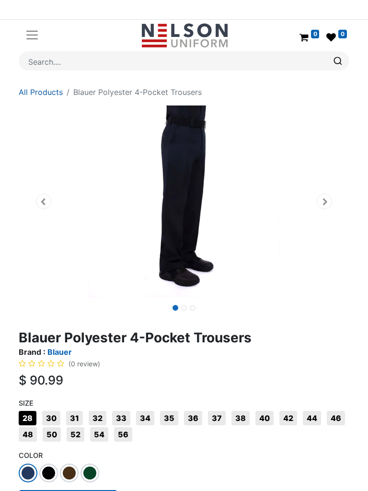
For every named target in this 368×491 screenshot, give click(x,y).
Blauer (59, 352)
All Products (41, 92)
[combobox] (184, 60)
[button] (44, 201)
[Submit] (339, 60)
